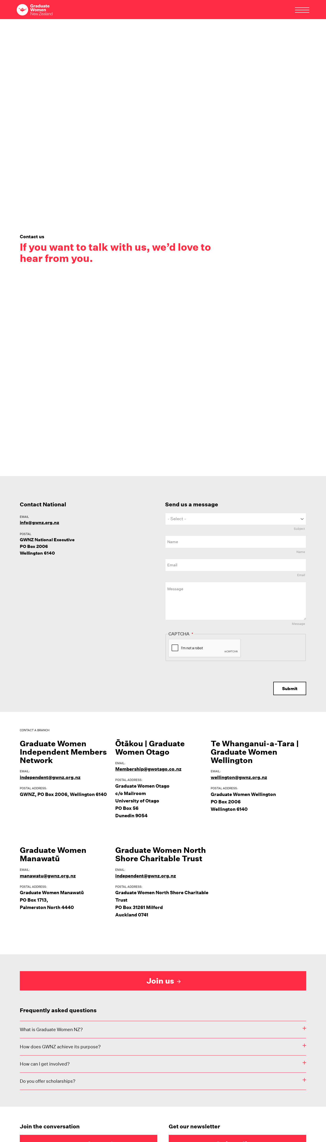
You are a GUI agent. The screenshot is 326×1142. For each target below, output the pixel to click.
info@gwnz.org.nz (39, 522)
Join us (161, 980)
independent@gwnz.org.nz (50, 777)
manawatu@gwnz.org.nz (48, 876)
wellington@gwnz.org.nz (239, 777)
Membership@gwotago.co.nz (148, 769)
